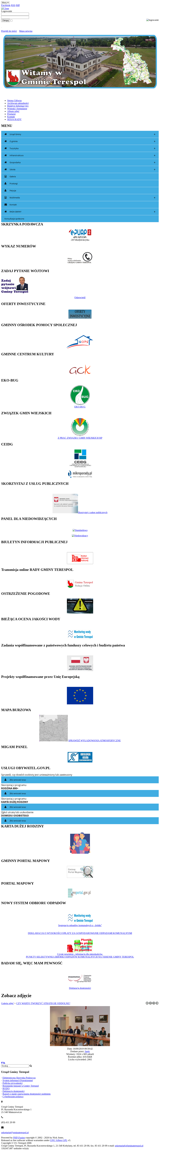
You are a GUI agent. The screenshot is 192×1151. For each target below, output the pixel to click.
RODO (6, 1088)
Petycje (13, 190)
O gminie (82, 141)
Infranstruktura (82, 155)
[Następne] (153, 1004)
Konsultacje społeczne (14, 218)
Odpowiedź (80, 297)
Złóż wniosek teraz (18, 779)
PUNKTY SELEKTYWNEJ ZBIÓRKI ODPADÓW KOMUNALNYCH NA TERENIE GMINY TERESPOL (80, 957)
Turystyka (82, 148)
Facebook (5, 5)
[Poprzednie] (150, 1004)
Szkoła (82, 169)
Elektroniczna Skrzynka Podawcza (19, 1077)
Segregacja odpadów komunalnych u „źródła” (80, 925)
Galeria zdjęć (7, 1003)
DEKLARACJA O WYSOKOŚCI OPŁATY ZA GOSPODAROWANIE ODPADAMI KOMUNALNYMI (80, 933)
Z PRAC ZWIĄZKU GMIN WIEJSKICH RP (80, 438)
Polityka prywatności (12, 1083)
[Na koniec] (157, 1004)
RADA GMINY (82, 212)
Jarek (87, 1051)
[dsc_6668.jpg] (80, 1045)
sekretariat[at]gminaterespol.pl (129, 1145)
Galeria (13, 176)
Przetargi (14, 183)
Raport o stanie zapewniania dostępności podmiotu (27, 1094)
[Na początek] (147, 1004)
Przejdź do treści (9, 31)
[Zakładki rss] (4, 1063)
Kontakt (13, 204)
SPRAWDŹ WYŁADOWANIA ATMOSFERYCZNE (94, 740)
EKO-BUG (80, 406)
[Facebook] (2, 1063)
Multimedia (82, 198)
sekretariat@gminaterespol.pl (15, 1132)
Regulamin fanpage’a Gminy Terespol (21, 1086)
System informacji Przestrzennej (18, 1080)
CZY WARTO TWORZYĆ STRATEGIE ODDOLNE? (43, 1003)
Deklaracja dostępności (80, 988)
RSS (13, 5)
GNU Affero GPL (58, 1140)
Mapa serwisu (25, 31)
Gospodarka (82, 162)
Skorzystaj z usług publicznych (92, 512)
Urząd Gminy (82, 134)
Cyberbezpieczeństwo (13, 1096)
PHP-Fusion (19, 1137)
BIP (18, 5)
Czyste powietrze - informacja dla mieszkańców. (80, 954)
